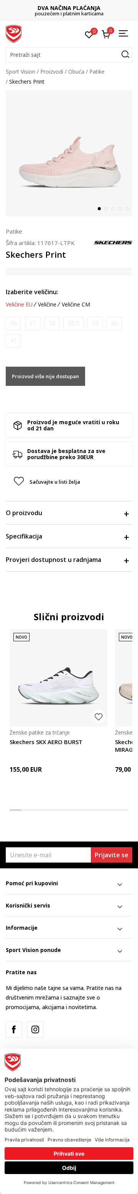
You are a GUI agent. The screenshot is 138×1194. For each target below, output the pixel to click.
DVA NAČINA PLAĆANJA (69, 8)
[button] (69, 55)
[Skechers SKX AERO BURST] (58, 678)
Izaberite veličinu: (32, 291)
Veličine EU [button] (19, 304)
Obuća (76, 71)
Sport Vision (20, 71)
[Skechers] (113, 242)
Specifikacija (24, 536)
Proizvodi (51, 71)
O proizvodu (24, 513)
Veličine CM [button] (76, 304)
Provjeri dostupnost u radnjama (53, 559)
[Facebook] (13, 1029)
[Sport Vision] (13, 33)
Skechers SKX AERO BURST (46, 742)
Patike (97, 71)
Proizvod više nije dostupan (45, 376)
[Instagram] (35, 1029)
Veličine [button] (47, 304)
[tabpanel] (69, 153)
